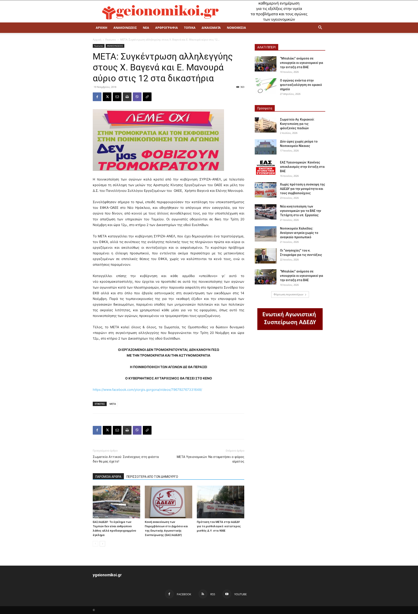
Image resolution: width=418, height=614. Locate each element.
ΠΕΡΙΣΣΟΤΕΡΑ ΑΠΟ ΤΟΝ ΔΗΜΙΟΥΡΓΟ (152, 476)
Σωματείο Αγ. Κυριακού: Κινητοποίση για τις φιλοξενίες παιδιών (297, 124)
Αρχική (97, 39)
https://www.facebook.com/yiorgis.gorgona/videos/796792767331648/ (147, 390)
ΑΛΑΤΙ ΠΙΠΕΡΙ (266, 47)
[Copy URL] (147, 96)
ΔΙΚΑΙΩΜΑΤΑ (211, 28)
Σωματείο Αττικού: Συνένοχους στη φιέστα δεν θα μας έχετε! (126, 459)
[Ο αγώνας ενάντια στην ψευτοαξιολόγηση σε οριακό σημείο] (265, 86)
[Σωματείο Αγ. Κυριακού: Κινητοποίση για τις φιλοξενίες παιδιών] (265, 125)
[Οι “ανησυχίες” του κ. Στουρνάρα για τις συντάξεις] (265, 256)
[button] (320, 28)
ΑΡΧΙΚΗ (101, 28)
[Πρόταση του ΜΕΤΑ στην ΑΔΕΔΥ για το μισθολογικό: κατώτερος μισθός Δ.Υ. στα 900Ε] (220, 502)
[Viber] (137, 96)
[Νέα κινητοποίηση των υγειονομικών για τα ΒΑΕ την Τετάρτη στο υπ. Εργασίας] (265, 211)
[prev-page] (95, 543)
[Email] (117, 96)
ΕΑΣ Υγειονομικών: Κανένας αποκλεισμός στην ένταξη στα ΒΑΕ (302, 167)
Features (110, 39)
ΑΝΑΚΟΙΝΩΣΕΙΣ (125, 28)
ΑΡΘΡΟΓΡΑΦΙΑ (166, 28)
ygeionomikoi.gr (107, 575)
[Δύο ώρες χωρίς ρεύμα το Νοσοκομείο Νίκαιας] (265, 147)
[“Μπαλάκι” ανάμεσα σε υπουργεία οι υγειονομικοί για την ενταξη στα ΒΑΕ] (265, 63)
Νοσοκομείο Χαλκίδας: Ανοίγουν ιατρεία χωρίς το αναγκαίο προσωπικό (299, 233)
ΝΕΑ (146, 28)
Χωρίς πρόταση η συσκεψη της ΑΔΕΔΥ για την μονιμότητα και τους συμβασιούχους (302, 189)
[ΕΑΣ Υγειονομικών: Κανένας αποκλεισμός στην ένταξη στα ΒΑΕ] (265, 167)
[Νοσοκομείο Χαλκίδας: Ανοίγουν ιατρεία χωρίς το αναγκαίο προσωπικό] (265, 234)
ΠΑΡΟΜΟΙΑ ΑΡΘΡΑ (108, 476)
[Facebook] (97, 96)
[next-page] (102, 543)
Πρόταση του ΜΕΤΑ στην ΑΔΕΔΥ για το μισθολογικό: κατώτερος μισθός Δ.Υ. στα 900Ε (219, 526)
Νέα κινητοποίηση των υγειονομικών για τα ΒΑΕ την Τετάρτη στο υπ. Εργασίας (300, 211)
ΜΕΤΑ (113, 403)
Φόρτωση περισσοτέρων (288, 294)
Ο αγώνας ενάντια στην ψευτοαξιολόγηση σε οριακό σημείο (301, 85)
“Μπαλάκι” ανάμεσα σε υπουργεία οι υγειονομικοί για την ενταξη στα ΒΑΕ (301, 63)
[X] (107, 96)
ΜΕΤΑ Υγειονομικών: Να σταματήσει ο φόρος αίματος (210, 459)
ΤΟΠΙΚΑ (190, 28)
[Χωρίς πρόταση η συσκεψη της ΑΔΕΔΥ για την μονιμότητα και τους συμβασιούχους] (265, 189)
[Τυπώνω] (127, 96)
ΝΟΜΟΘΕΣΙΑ (236, 28)
